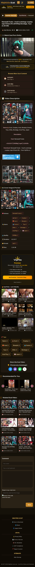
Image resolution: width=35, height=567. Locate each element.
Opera (4, 341)
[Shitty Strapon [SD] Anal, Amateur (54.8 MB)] (25, 293)
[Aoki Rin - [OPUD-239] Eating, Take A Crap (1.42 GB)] (26, 440)
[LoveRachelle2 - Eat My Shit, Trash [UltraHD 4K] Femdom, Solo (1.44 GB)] (25, 322)
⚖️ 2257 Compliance (17, 546)
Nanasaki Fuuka (17, 213)
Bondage (22, 227)
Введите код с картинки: (9, 490)
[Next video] (32, 386)
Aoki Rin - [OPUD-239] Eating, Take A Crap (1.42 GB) (25, 447)
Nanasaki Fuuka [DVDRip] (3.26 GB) (8, 447)
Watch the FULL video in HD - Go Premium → (17, 61)
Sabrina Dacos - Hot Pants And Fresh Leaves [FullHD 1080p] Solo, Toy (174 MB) (9, 299)
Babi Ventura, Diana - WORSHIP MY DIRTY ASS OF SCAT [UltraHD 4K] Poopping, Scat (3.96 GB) (9, 313)
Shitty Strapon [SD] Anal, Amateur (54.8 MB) (24, 299)
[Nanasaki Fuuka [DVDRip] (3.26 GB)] (9, 440)
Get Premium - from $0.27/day (17, 277)
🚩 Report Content (17, 549)
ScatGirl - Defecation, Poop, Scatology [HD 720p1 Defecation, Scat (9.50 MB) (8, 328)
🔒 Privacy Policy (17, 536)
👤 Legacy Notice (17, 528)
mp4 (14, 243)
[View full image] (17, 199)
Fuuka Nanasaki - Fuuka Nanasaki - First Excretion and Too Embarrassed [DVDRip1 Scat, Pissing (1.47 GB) (8, 429)
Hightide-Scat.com (10, 15)
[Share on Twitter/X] (25, 369)
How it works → (17, 282)
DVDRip (14, 235)
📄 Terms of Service (17, 539)
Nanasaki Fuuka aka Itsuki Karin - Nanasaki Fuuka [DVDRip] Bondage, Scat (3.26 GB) (25, 411)
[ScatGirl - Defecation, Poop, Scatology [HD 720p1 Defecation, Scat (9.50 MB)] (9, 322)
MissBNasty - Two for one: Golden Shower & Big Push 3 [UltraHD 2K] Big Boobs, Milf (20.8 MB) (11, 391)
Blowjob (24, 221)
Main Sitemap (17, 557)
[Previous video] (3, 386)
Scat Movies (22, 15)
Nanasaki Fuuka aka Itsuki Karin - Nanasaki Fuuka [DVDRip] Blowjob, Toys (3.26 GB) (8, 411)
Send (29, 504)
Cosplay (24, 218)
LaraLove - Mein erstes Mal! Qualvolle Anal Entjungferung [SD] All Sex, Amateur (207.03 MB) (25, 313)
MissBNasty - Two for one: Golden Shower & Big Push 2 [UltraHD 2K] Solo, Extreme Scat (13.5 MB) (26, 391)
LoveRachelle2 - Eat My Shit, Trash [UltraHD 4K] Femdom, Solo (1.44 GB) (25, 328)
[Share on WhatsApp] (20, 369)
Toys (24, 224)
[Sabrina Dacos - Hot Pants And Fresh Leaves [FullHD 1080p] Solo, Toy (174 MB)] (9, 293)
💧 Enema (15, 224)
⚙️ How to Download (17, 522)
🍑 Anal (14, 221)
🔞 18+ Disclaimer (17, 542)
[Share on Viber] (15, 369)
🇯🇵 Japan (25, 230)
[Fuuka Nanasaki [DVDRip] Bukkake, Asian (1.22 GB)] (26, 422)
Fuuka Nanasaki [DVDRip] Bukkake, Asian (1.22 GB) (25, 429)
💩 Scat (14, 218)
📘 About (17, 525)
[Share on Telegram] (10, 369)
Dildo (14, 227)
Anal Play (15, 230)
